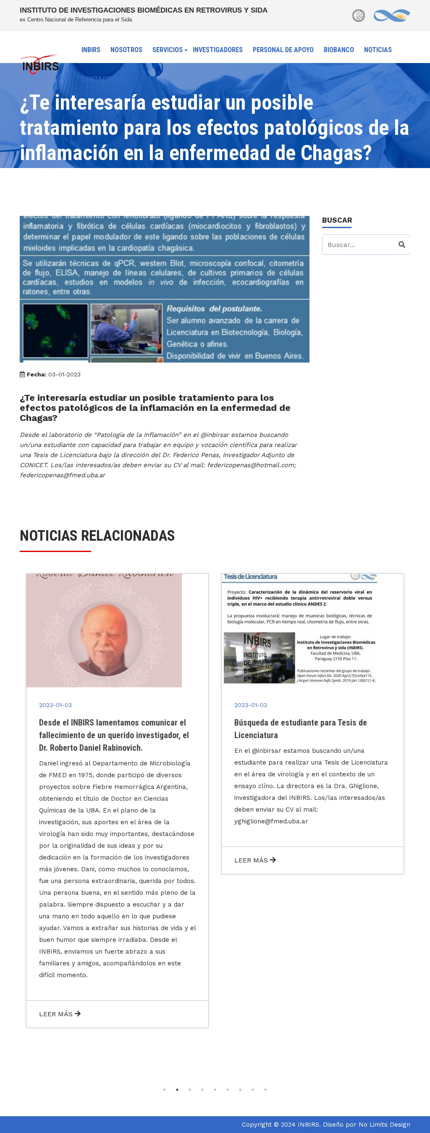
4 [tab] (202, 1090)
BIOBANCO (339, 50)
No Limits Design (384, 1124)
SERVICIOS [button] (167, 50)
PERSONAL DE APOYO (283, 50)
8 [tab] (253, 1090)
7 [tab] (240, 1090)
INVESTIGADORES (218, 50)
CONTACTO (98, 79)
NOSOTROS (126, 50)
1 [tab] (164, 1090)
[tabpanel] (117, 800)
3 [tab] (190, 1090)
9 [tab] (265, 1090)
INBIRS (90, 50)
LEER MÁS (57, 1014)
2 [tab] (177, 1090)
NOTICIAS (378, 50)
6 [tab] (227, 1090)
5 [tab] (215, 1090)
